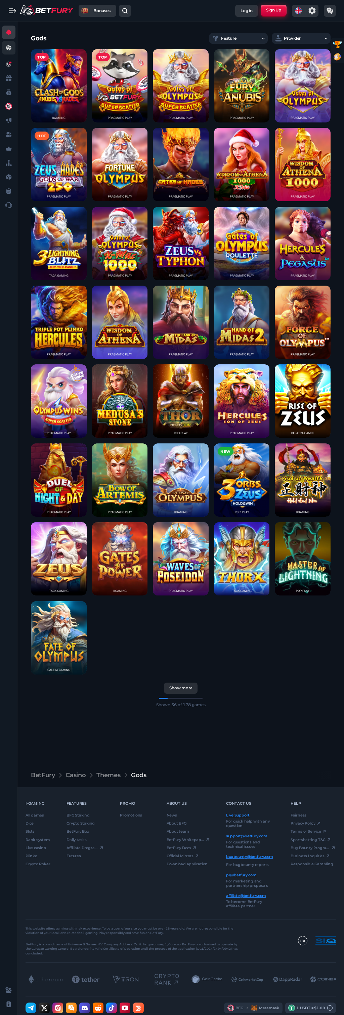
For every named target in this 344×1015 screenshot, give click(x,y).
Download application (187, 864)
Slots (30, 831)
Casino (76, 775)
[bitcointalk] (71, 1008)
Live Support (238, 815)
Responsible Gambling (312, 864)
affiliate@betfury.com (246, 895)
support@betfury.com (246, 836)
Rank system (38, 839)
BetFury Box (78, 831)
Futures (74, 856)
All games (35, 815)
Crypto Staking (81, 823)
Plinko (31, 856)
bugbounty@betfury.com (249, 857)
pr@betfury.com (241, 875)
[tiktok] (111, 1008)
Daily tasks (77, 839)
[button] (59, 85)
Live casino (36, 847)
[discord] (84, 1008)
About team (178, 831)
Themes (108, 775)
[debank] (138, 1008)
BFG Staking (78, 815)
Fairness (298, 815)
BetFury (43, 775)
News (172, 815)
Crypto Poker (38, 864)
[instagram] (57, 1008)
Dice (30, 823)
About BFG (176, 823)
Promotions (131, 815)
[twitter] (44, 1008)
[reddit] (98, 1008)
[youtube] (125, 1008)
